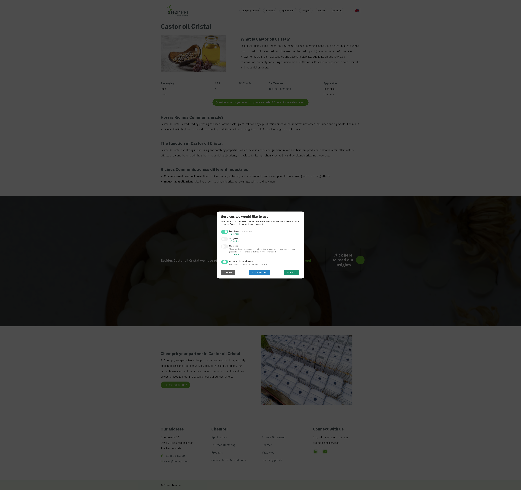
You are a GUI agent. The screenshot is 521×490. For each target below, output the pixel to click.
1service (234, 234)
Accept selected (259, 272)
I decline (228, 272)
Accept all (291, 272)
